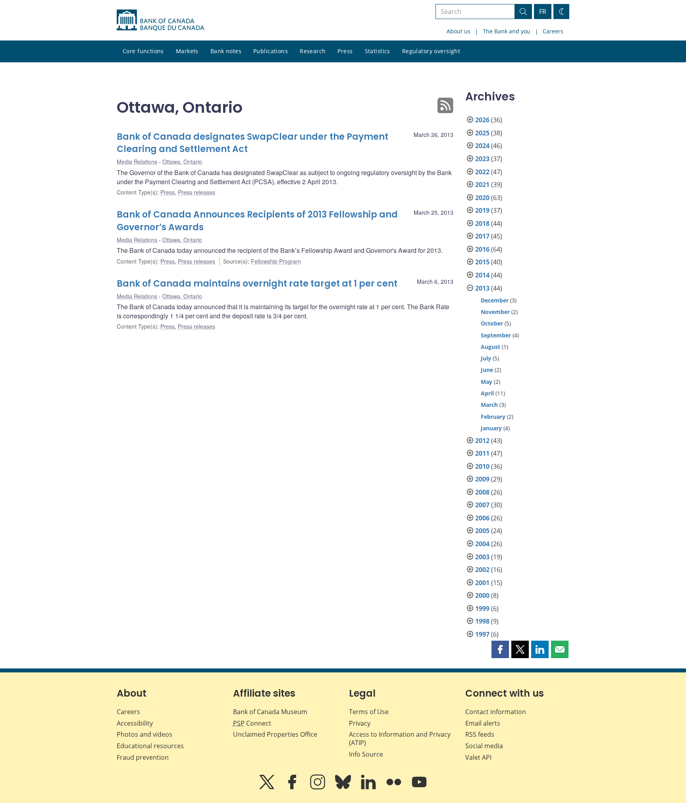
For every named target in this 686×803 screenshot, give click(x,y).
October (492, 323)
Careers (553, 31)
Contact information (495, 711)
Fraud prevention (143, 757)
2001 (482, 582)
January (491, 428)
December (495, 300)
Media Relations (137, 162)
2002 (482, 569)
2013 (482, 288)
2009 (482, 479)
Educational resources (150, 745)
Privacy (359, 723)
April (487, 393)
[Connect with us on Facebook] (293, 787)
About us (458, 31)
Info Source (366, 754)
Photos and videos (144, 734)
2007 (482, 505)
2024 (482, 145)
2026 (482, 120)
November (495, 312)
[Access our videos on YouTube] (419, 787)
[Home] (160, 20)
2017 (482, 236)
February (493, 416)
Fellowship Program (276, 261)
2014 (482, 275)
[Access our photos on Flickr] (394, 787)
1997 (482, 634)
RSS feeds (479, 734)
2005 (482, 530)
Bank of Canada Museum (270, 711)
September (496, 335)
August (490, 346)
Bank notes (225, 51)
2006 (482, 518)
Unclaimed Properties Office (275, 734)
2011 (482, 453)
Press (345, 51)
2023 (482, 158)
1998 (482, 621)
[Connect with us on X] (267, 787)
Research (313, 51)
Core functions (143, 51)
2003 (482, 557)
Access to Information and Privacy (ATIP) (400, 738)
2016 (482, 249)
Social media (484, 745)
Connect (252, 723)
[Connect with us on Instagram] (318, 787)
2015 (482, 262)
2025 (482, 133)
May (486, 381)
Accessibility (135, 723)
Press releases (196, 192)
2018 (482, 223)
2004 (482, 543)
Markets (187, 51)
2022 (482, 172)
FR (542, 11)
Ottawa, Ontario (182, 162)
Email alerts (482, 723)
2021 (482, 184)
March (489, 404)
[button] (500, 649)
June (487, 370)
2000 (482, 595)
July (486, 358)
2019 (482, 210)
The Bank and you (506, 31)
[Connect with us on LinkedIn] (369, 787)
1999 (482, 608)
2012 (482, 440)
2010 (482, 466)
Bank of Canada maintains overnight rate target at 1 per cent (257, 283)
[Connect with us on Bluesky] (343, 787)
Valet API (478, 757)
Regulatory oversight (431, 51)
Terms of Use (369, 711)
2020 (482, 197)
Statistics (377, 51)
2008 (482, 492)
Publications (270, 51)
